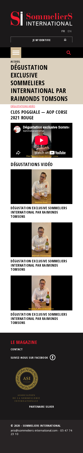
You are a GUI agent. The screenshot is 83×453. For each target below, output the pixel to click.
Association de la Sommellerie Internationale (26, 384)
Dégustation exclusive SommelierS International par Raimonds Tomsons (39, 212)
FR (63, 31)
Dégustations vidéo (23, 106)
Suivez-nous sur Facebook (29, 357)
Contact (17, 349)
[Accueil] (41, 18)
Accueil (15, 61)
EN (69, 31)
